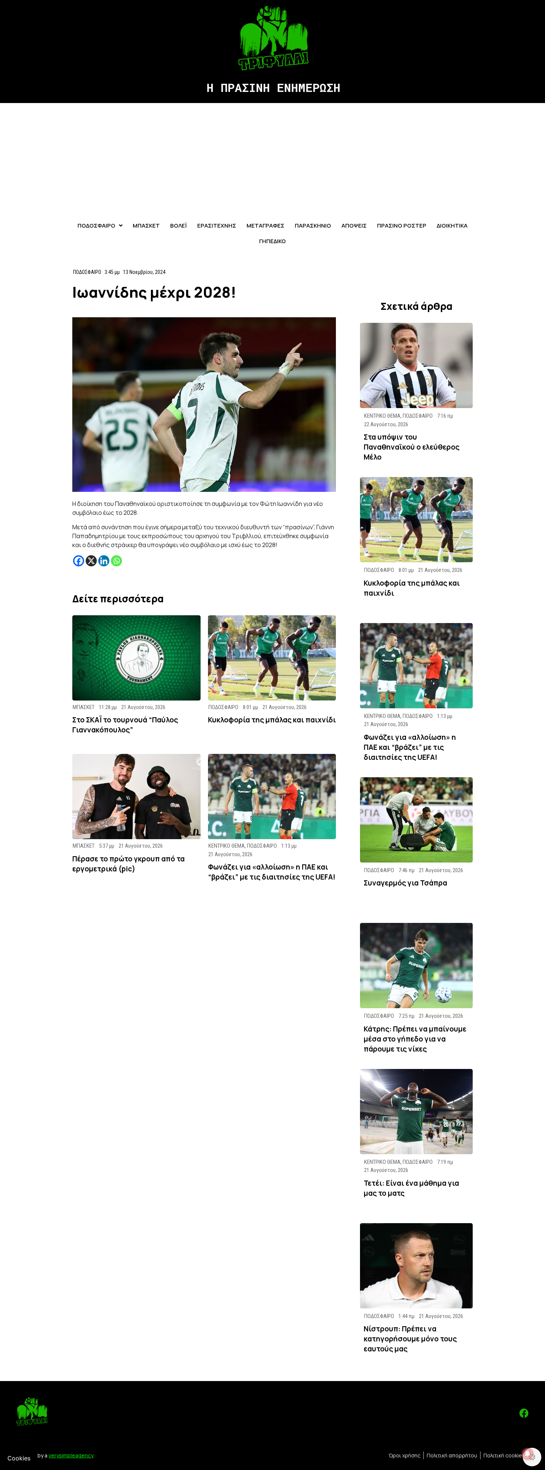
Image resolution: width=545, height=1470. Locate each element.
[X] (91, 560)
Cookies (18, 1458)
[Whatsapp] (116, 560)
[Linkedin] (103, 560)
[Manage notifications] (528, 1454)
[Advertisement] (272, 159)
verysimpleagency (71, 1455)
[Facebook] (78, 560)
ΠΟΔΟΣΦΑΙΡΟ (87, 272)
